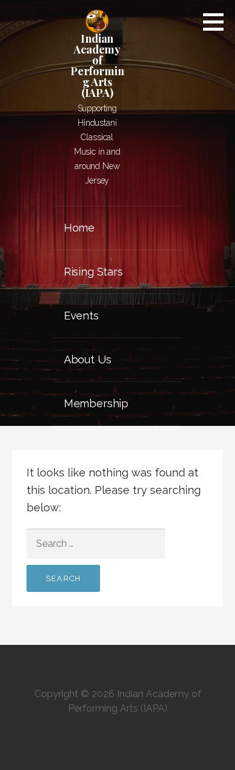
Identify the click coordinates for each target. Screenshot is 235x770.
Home (79, 227)
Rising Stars (93, 271)
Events (81, 315)
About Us (87, 359)
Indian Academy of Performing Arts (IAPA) (97, 65)
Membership (96, 403)
